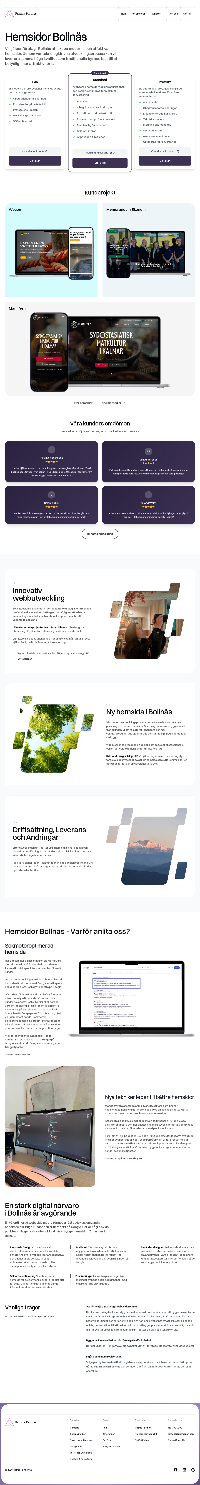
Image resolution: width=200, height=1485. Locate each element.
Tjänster (155, 13)
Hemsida (74, 1427)
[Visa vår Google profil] (193, 1470)
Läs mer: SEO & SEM (15, 1054)
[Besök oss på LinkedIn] (184, 1470)
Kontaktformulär (176, 1440)
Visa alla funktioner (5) (35, 151)
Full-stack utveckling (81, 1452)
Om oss (173, 13)
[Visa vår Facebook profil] (176, 1470)
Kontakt (187, 13)
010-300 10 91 (175, 1427)
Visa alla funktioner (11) (100, 152)
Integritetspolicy (111, 1446)
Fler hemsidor (83, 403)
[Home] (20, 14)
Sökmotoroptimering (81, 1440)
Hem (124, 13)
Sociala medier (111, 403)
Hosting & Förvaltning (81, 1459)
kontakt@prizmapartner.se (182, 1434)
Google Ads (76, 1446)
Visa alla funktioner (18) (165, 151)
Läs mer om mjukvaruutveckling (121, 1158)
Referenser (138, 13)
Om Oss (106, 1440)
